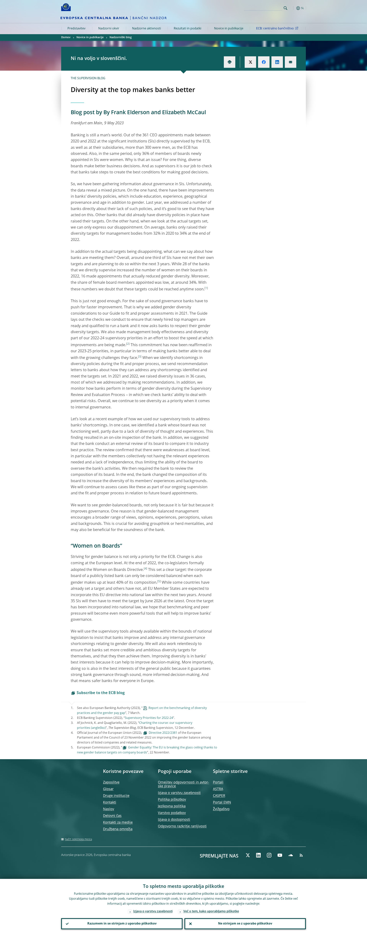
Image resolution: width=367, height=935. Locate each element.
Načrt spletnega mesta (78, 839)
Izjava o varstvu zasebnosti (179, 793)
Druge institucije (116, 796)
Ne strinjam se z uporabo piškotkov (245, 923)
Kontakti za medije (118, 822)
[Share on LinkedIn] (277, 62)
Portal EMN (222, 802)
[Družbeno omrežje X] (247, 855)
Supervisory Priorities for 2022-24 (149, 718)
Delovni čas (112, 816)
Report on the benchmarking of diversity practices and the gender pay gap (142, 711)
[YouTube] (279, 855)
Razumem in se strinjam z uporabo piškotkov (122, 923)
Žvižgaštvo (221, 809)
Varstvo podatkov (172, 813)
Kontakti (109, 802)
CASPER (219, 796)
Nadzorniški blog (121, 37)
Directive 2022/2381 (163, 733)
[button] (292, 8)
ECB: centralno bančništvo (275, 28)
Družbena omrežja (117, 829)
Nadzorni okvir (108, 28)
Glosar (108, 789)
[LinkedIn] (258, 855)
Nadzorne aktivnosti (146, 28)
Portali (218, 782)
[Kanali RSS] (301, 855)
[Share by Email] (290, 62)
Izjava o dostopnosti (174, 819)
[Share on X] (250, 62)
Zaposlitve (111, 782)
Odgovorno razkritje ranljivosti (182, 826)
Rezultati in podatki (187, 28)
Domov (66, 37)
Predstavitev (76, 28)
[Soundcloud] (290, 855)
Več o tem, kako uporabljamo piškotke (211, 911)
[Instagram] (269, 855)
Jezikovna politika (172, 806)
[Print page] (229, 62)
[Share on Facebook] (264, 62)
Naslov (108, 809)
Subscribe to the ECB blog (101, 693)
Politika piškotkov (172, 799)
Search (285, 8)
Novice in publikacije (228, 28)
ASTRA (218, 789)
